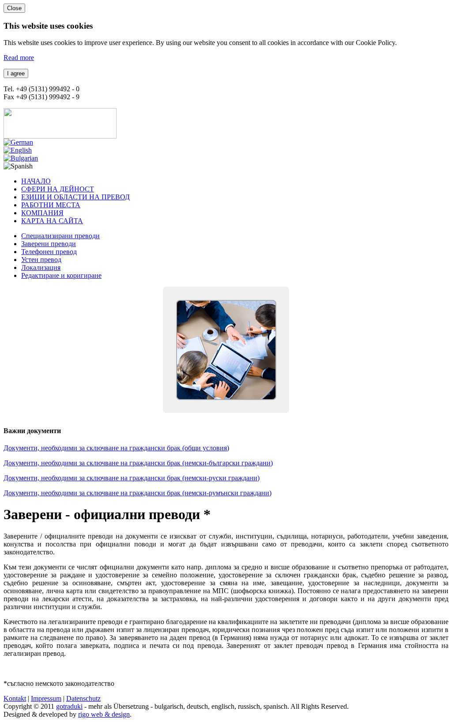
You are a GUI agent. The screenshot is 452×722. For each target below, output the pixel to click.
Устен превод (41, 259)
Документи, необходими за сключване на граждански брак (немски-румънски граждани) (137, 493)
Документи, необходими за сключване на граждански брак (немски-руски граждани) (132, 478)
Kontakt (15, 698)
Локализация (40, 267)
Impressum (46, 698)
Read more (19, 57)
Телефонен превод (49, 251)
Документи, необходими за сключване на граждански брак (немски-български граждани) (138, 463)
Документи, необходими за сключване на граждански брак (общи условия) (116, 448)
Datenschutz (83, 698)
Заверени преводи (48, 243)
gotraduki (69, 706)
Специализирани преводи (60, 235)
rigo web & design (104, 714)
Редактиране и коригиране (61, 275)
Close (14, 8)
